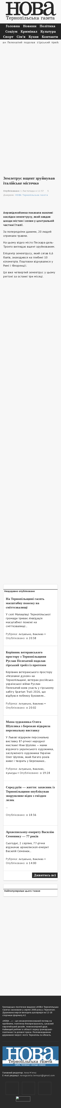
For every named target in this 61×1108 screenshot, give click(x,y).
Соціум (11, 31)
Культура (48, 31)
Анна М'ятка (30, 1072)
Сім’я (21, 36)
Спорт (8, 36)
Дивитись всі (45, 875)
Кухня (34, 36)
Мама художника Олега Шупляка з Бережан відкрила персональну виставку (28, 726)
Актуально (25, 634)
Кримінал (29, 31)
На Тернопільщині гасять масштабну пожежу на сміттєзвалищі (25, 603)
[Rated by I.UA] (23, 1098)
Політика (47, 26)
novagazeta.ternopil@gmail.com (37, 1075)
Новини (29, 26)
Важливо (38, 634)
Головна (13, 26)
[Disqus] (30, 944)
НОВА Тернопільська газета (31, 195)
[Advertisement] (30, 77)
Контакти (50, 36)
